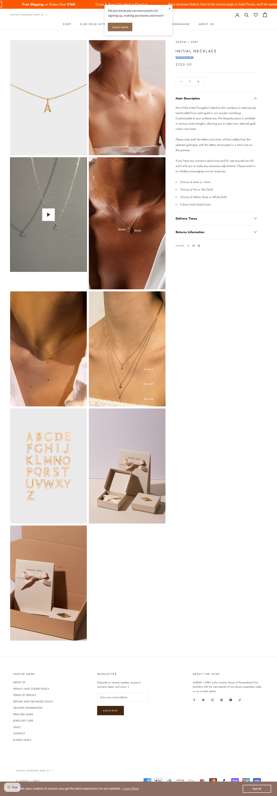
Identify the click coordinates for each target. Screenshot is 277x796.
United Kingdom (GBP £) (27, 14)
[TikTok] (239, 699)
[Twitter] (193, 246)
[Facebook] (188, 246)
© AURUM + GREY (28, 780)
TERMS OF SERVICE (24, 695)
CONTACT (19, 733)
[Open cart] (265, 14)
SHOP (67, 24)
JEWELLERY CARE (23, 721)
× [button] (170, 8)
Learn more (120, 27)
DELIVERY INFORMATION (27, 708)
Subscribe (110, 710)
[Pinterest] (199, 246)
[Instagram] (212, 699)
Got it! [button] (257, 788)
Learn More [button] (130, 788)
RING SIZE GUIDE (23, 714)
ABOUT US (206, 24)
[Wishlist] (256, 15)
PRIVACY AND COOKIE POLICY (31, 689)
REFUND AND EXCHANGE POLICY (33, 701)
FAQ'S (16, 727)
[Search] (246, 15)
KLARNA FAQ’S (22, 740)
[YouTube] (230, 699)
